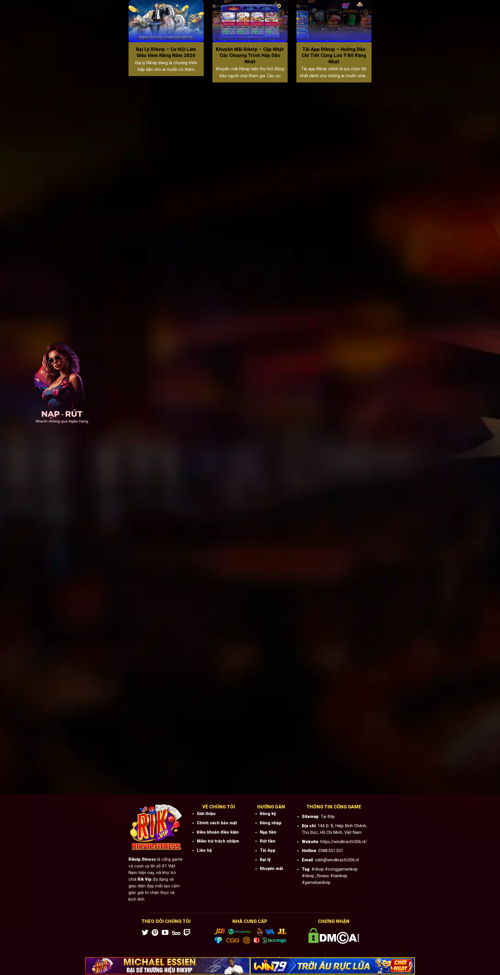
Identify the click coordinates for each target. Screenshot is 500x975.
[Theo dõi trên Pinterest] (155, 933)
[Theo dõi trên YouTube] (165, 933)
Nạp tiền (268, 832)
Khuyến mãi (271, 868)
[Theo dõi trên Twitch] (187, 933)
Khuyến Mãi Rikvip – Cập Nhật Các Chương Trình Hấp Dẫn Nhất (250, 55)
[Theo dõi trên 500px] (176, 933)
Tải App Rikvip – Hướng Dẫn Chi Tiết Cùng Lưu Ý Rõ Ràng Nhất (334, 55)
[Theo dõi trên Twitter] (145, 933)
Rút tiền (267, 841)
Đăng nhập (271, 823)
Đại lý (265, 859)
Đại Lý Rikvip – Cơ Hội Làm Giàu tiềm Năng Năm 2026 (166, 52)
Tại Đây (328, 816)
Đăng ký (268, 813)
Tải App (267, 850)
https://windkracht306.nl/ (343, 841)
